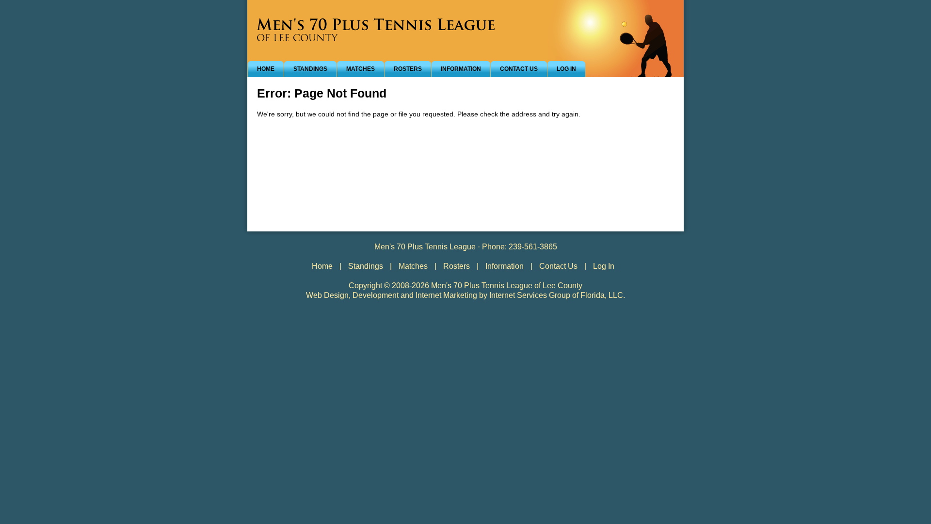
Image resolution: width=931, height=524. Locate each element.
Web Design (327, 295)
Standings (310, 69)
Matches (360, 69)
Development (376, 295)
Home (265, 69)
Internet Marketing (446, 295)
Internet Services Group (529, 295)
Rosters (408, 69)
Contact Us (519, 69)
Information (461, 69)
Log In (566, 69)
